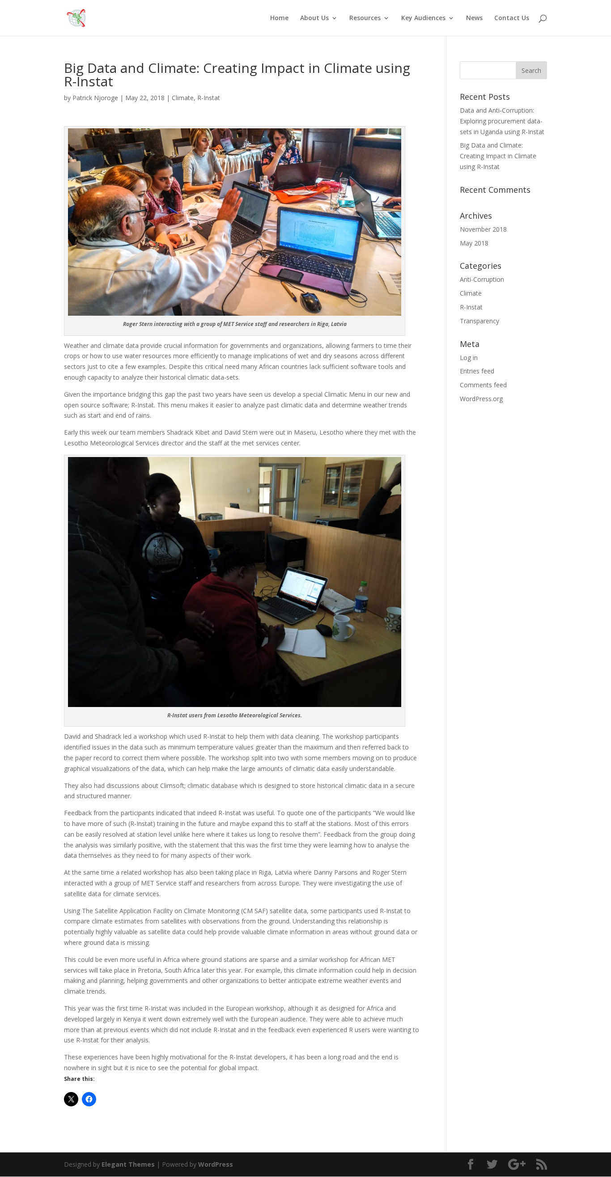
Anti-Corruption (482, 279)
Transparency (479, 321)
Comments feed (483, 385)
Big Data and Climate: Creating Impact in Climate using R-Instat (498, 156)
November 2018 (483, 229)
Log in (469, 357)
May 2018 (474, 243)
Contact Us (511, 18)
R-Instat (208, 97)
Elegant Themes (128, 1164)
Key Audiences (423, 18)
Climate (183, 97)
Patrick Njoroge (95, 97)
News (474, 18)
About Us (314, 18)
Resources (365, 18)
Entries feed (477, 371)
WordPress (215, 1164)
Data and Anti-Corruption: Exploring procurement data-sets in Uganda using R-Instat (502, 121)
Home (279, 18)
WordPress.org (481, 398)
